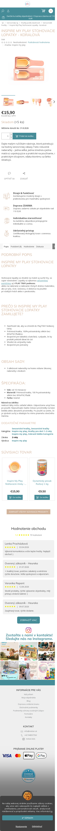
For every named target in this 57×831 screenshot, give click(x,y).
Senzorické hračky (21, 428)
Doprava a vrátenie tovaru (28, 704)
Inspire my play (19, 440)
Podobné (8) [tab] (16, 246)
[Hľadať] (3, 11)
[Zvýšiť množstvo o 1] (11, 134)
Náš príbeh (28, 694)
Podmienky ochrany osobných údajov (28, 711)
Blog (28, 701)
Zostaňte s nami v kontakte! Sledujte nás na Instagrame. (29, 636)
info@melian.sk (30, 731)
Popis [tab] (6, 246)
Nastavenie (21, 826)
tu (51, 811)
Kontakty (28, 717)
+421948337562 (30, 735)
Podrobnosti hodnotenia (39, 42)
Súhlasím (28, 818)
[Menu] (51, 11)
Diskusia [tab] (40, 246)
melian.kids (30, 739)
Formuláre (28, 714)
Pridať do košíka (26, 136)
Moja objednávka (29, 697)
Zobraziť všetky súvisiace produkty (28, 512)
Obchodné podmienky (28, 707)
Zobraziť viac (28, 620)
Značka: (15, 45)
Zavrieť (20, 168)
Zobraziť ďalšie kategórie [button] (40, 434)
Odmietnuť (37, 826)
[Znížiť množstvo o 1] (11, 137)
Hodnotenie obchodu (28, 528)
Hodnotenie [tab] (29, 246)
